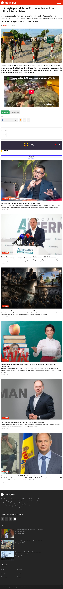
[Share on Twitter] (28, 120)
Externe (3, 573)
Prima (2, 569)
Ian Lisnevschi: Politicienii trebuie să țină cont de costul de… (20, 203)
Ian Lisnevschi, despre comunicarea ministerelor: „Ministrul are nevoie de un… (26, 311)
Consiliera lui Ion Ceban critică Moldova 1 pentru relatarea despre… (23, 476)
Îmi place (6, 112)
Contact (19, 577)
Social (19, 573)
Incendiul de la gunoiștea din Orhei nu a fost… (29, 541)
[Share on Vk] (24, 120)
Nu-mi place (16, 112)
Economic (4, 577)
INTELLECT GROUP (25, 587)
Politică (4, 135)
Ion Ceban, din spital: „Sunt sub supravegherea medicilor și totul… (22, 422)
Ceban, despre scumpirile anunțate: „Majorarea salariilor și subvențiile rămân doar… (28, 257)
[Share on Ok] (20, 120)
